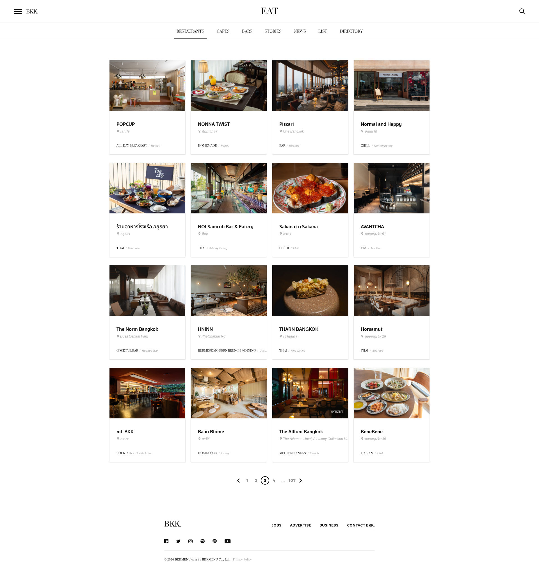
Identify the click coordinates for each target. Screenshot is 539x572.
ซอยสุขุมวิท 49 (375, 439)
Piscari (286, 124)
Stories (273, 31)
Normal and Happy (381, 124)
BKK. (172, 524)
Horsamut (372, 329)
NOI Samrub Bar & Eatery (225, 227)
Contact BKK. (361, 525)
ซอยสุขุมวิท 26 (375, 336)
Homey (155, 145)
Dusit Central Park (134, 336)
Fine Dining (298, 350)
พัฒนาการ (209, 131)
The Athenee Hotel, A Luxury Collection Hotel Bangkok (324, 439)
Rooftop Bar (150, 350)
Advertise (300, 525)
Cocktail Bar (143, 453)
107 (292, 480)
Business (329, 525)
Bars (247, 31)
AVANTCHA (372, 227)
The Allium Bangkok (301, 432)
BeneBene (372, 432)
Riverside (134, 248)
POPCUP (126, 124)
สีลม (205, 234)
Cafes (223, 31)
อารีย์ (205, 439)
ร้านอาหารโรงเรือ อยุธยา (142, 227)
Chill (295, 248)
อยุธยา (125, 234)
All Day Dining (218, 248)
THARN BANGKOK (298, 329)
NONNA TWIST (214, 124)
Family (225, 145)
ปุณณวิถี (370, 131)
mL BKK (125, 432)
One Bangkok (293, 131)
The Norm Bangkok (137, 329)
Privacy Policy (242, 559)
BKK (32, 11)
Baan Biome (211, 432)
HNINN (205, 329)
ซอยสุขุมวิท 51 (375, 234)
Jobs (276, 525)
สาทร (287, 234)
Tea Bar (376, 248)
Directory (351, 31)
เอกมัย (124, 131)
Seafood (377, 350)
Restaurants (190, 31)
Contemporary (383, 145)
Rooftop (294, 145)
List (322, 31)
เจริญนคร (290, 336)
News (300, 31)
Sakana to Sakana (298, 227)
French (314, 453)
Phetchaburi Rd (213, 336)
